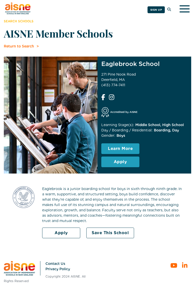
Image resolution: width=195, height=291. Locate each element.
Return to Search (19, 46)
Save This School (110, 232)
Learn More (120, 148)
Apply (120, 161)
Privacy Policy (57, 269)
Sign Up (156, 9)
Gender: (108, 135)
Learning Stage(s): (117, 125)
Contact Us (55, 264)
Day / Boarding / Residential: (127, 130)
